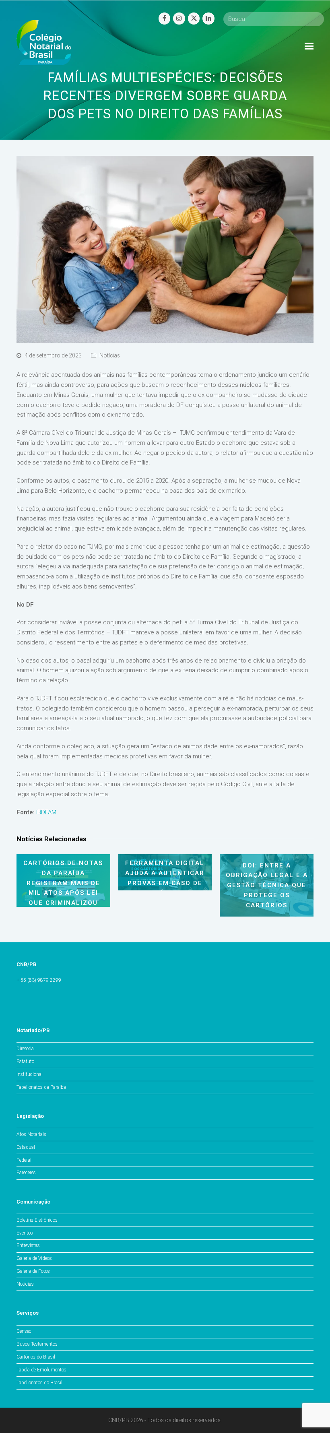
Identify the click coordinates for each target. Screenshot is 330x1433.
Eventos (24, 1233)
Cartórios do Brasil (35, 1357)
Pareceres (26, 1172)
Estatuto (25, 1061)
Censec (23, 1331)
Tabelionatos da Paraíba (41, 1087)
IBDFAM (46, 812)
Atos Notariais (31, 1134)
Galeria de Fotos (33, 1271)
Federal (23, 1160)
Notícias (109, 355)
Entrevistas (28, 1245)
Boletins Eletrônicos (37, 1220)
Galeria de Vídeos (34, 1258)
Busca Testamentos (37, 1344)
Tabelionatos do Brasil (39, 1383)
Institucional (29, 1074)
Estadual (25, 1147)
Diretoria (25, 1048)
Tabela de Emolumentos (41, 1370)
